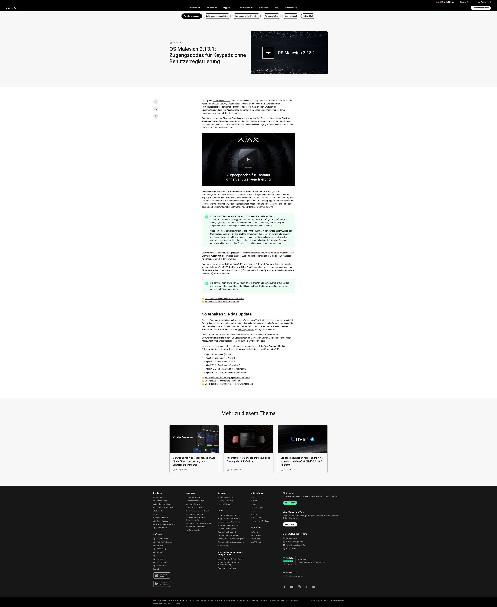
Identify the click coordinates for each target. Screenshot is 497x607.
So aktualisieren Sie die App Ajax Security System (227, 377)
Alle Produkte (158, 511)
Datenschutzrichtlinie (176, 600)
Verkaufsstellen (290, 8)
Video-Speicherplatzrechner (228, 525)
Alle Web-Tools (223, 545)
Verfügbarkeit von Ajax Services (229, 522)
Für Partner (263, 8)
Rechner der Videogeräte (227, 529)
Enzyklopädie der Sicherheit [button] (246, 16)
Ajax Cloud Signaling (160, 562)
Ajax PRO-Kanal (256, 518)
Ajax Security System (160, 539)
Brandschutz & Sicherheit (162, 504)
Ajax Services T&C (292, 600)
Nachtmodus (251, 121)
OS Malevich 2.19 (244, 283)
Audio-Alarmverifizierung (227, 568)
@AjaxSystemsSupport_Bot (296, 545)
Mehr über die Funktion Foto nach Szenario (224, 298)
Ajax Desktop (158, 545)
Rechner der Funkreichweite (228, 535)
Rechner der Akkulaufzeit (227, 532)
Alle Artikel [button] (308, 16)
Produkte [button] (193, 8)
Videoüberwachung (160, 501)
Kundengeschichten (193, 497)
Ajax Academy (256, 535)
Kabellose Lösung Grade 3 (195, 507)
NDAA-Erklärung (229, 600)
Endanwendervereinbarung (162, 604)
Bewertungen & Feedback (260, 521)
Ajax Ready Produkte (160, 521)
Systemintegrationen (160, 518)
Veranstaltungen (257, 507)
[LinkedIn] (155, 109)
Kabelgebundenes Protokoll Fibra (164, 524)
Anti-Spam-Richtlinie (277, 600)
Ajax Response (158, 552)
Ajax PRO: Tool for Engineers (163, 542)
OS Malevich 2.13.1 (221, 100)
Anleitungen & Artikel (225, 497)
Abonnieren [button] (290, 524)
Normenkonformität (225, 504)
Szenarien (156, 569)
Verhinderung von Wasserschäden (198, 523)
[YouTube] (291, 586)
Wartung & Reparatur (225, 501)
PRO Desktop (262, 200)
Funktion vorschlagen (294, 576)
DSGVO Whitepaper (215, 600)
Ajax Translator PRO (160, 559)
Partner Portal (255, 539)
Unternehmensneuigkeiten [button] (217, 16)
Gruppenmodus (209, 124)
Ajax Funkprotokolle (160, 528)
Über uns (254, 501)
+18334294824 (291, 538)
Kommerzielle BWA (193, 504)
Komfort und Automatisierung (163, 507)
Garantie (177, 604)
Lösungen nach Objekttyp (195, 501)
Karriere (253, 511)
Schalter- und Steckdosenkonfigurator (231, 539)
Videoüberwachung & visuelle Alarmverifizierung (228, 563)
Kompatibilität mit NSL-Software (229, 518)
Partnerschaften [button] (271, 16)
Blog (276, 8)
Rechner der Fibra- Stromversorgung (231, 542)
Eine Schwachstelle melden (196, 600)
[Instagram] (299, 586)
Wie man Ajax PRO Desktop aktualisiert (222, 381)
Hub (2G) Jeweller (246, 329)
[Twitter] (155, 116)
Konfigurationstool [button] (481, 8)
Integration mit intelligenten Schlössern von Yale (196, 519)
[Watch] (248, 160)
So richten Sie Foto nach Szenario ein (222, 301)
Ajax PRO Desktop (159, 549)
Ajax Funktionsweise (193, 530)
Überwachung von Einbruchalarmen (230, 559)
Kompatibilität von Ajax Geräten (229, 515)
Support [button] (226, 8)
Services (156, 514)
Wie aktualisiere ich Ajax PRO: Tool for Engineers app (229, 384)
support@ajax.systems (294, 542)
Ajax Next (254, 514)
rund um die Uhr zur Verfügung (251, 341)
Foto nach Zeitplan (230, 286)
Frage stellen (291, 548)
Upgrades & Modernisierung (196, 527)
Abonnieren (290, 503)
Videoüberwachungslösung (195, 514)
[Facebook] (155, 101)
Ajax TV (156, 556)
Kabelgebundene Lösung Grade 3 (197, 511)
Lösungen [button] (210, 8)
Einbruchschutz (159, 497)
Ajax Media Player (159, 566)
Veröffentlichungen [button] (192, 16)
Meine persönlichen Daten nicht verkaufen (252, 600)
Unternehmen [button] (244, 8)
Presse (253, 504)
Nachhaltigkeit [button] (291, 16)
